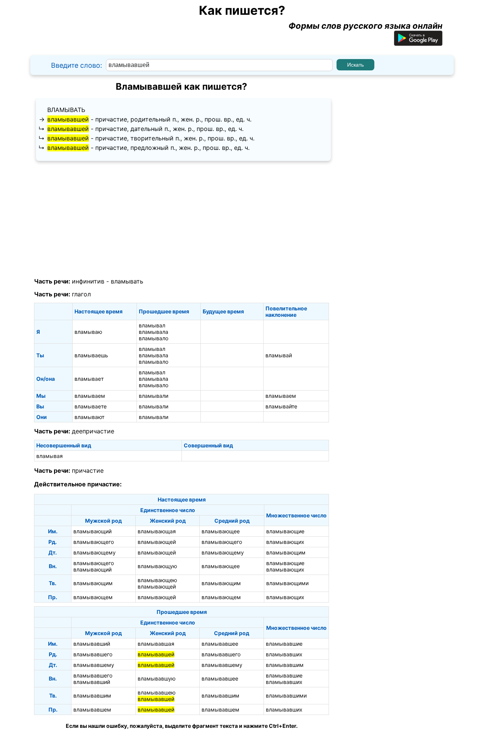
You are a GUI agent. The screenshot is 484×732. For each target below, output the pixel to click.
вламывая (49, 456)
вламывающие (285, 531)
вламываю (88, 332)
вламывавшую (156, 678)
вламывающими (287, 583)
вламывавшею (156, 692)
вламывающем (93, 597)
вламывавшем (92, 709)
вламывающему (94, 552)
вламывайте (281, 406)
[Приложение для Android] (418, 43)
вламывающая (157, 531)
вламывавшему (93, 665)
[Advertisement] (181, 220)
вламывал (152, 325)
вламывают (89, 417)
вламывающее (221, 531)
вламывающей (157, 542)
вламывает (89, 378)
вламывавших (284, 654)
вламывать (66, 110)
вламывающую (157, 566)
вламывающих (285, 542)
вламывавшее (220, 643)
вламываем (89, 395)
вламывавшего (92, 654)
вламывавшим (285, 665)
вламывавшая (156, 643)
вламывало (153, 338)
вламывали (153, 395)
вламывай (278, 355)
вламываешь (91, 355)
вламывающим (286, 552)
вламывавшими (286, 695)
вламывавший (91, 643)
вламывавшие (284, 643)
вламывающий (92, 531)
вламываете (90, 406)
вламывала (153, 332)
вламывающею (157, 580)
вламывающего (93, 542)
